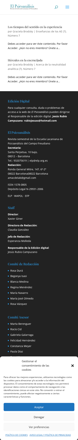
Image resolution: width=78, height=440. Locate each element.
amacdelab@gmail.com (22, 177)
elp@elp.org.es (39, 160)
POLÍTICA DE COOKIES (16, 435)
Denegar (39, 417)
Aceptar (39, 407)
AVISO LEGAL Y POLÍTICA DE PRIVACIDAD (50, 435)
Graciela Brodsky (23, 31)
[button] (72, 365)
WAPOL (18, 196)
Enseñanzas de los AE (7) (51, 31)
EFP (27, 196)
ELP (10, 196)
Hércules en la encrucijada (25, 60)
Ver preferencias (39, 427)
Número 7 (14, 35)
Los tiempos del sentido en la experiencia (35, 27)
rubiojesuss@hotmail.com (40, 120)
